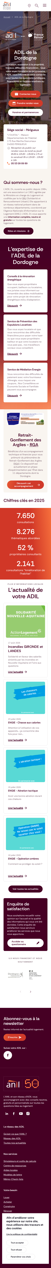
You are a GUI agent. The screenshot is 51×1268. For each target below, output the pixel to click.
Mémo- (13, 1179)
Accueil (7, 17)
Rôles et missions (17, 231)
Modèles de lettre (13, 1174)
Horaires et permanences (25, 112)
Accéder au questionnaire (19, 943)
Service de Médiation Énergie (24, 369)
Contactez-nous (28, 94)
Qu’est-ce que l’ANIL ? (15, 1133)
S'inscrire (12, 1037)
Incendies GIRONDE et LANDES (25, 649)
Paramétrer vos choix (21, 1256)
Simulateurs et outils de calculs (20, 1161)
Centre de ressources (15, 1165)
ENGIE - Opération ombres (23, 858)
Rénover (8, 1210)
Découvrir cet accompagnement (23, 485)
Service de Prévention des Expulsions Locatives (22, 323)
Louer (6, 1197)
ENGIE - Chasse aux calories (24, 722)
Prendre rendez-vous (28, 103)
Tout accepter (17, 1242)
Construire (9, 1206)
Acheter (8, 1201)
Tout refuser (16, 1249)
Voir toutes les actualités (25, 888)
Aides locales (11, 1170)
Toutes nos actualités (15, 1142)
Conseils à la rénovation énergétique (21, 278)
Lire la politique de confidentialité (21, 1234)
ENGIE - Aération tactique (23, 790)
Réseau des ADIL (12, 1138)
